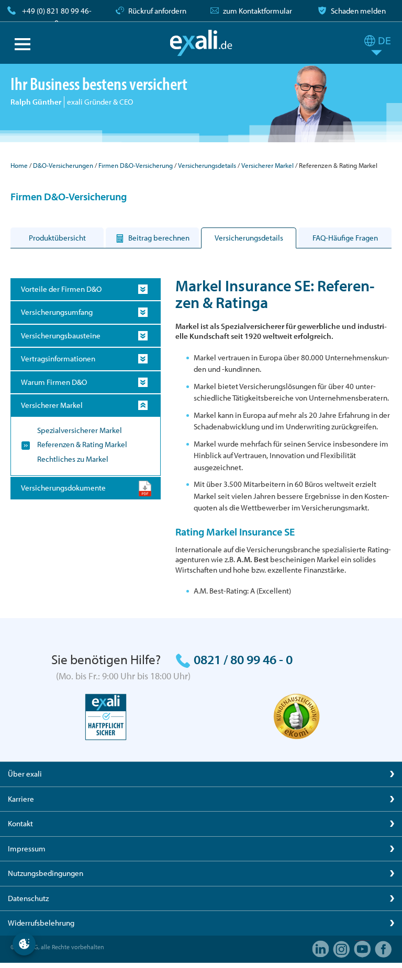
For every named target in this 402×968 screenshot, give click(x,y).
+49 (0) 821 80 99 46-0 (57, 17)
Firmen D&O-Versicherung (135, 165)
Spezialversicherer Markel (79, 430)
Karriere (21, 799)
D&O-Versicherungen (63, 165)
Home (19, 165)
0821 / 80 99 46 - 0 (243, 659)
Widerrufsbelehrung (41, 923)
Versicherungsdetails (207, 165)
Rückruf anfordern (157, 11)
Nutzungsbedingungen (45, 873)
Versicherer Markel (267, 165)
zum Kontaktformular (257, 11)
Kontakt (20, 823)
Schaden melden (358, 11)
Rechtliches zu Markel (72, 459)
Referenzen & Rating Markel (82, 444)
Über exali (25, 774)
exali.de (201, 43)
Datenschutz (28, 898)
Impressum (27, 848)
